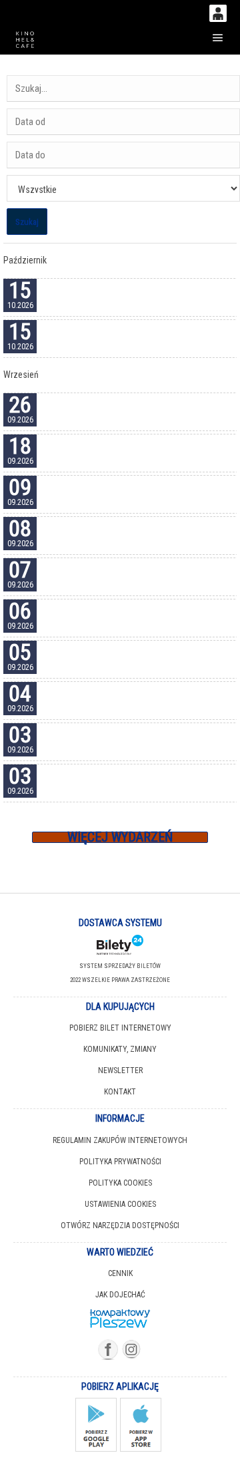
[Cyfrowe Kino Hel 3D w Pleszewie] (25, 38)
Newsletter (120, 1070)
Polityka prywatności (120, 1161)
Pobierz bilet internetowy (120, 1028)
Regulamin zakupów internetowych (120, 1140)
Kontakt (120, 1091)
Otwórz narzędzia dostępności (120, 1225)
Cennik (120, 1273)
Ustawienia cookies (120, 1204)
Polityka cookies (120, 1183)
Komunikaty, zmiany (120, 1049)
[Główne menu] (218, 38)
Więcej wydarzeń (120, 837)
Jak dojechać (120, 1294)
